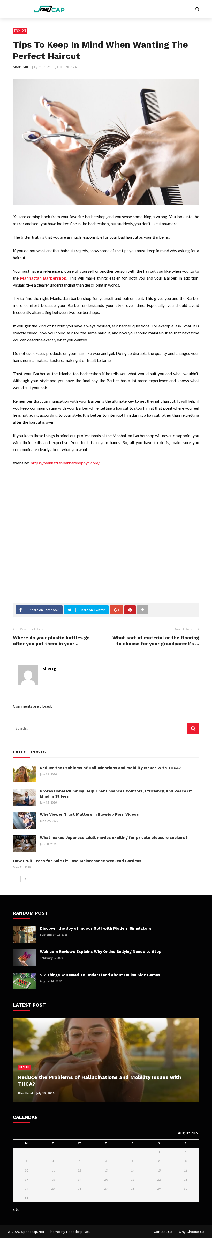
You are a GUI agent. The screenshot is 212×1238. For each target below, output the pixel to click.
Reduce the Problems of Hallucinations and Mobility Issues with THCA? (110, 768)
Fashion (20, 30)
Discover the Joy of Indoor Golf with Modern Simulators (96, 928)
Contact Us (163, 1232)
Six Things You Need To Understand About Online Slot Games (100, 975)
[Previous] (17, 879)
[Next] (25, 879)
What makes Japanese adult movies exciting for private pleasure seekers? (114, 837)
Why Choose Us (191, 1232)
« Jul (16, 1209)
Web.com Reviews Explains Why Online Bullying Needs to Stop (101, 951)
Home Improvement (33, 1067)
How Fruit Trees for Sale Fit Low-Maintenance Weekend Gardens (77, 861)
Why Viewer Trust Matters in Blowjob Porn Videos (89, 814)
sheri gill (20, 67)
